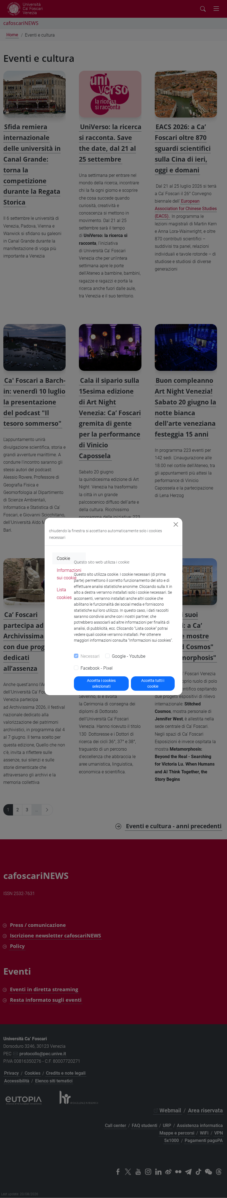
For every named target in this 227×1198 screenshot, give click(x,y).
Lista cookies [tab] (64, 593)
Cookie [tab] (63, 558)
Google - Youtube (128, 656)
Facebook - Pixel (97, 668)
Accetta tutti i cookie (152, 683)
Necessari (90, 656)
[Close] (175, 524)
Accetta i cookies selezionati (101, 683)
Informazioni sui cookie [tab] (69, 574)
